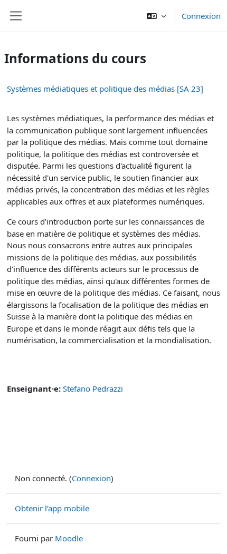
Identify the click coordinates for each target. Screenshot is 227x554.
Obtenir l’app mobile (52, 508)
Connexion (201, 16)
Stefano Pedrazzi (93, 388)
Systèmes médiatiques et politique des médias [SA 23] (105, 88)
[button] (156, 16)
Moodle (69, 538)
